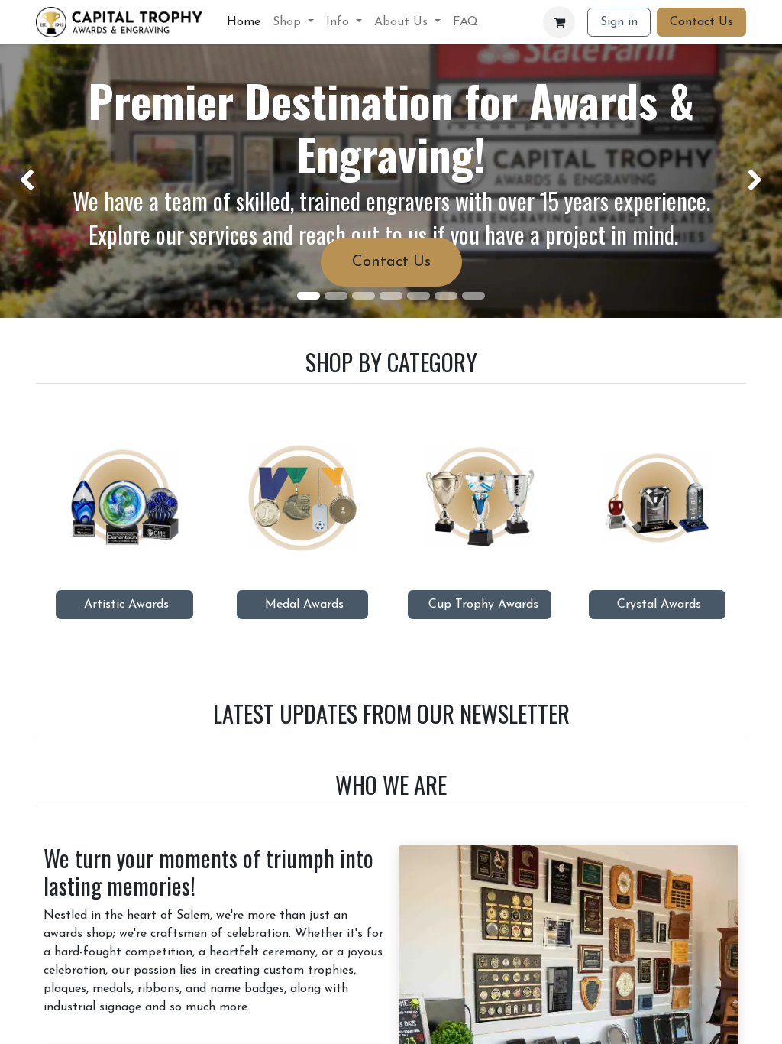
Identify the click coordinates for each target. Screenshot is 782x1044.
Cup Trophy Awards (479, 604)
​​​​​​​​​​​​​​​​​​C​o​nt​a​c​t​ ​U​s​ (391, 262)
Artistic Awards (124, 604)
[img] (31, 181)
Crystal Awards (657, 604)
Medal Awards (302, 604)
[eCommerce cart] (559, 22)
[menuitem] (244, 22)
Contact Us (701, 22)
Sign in (619, 22)
